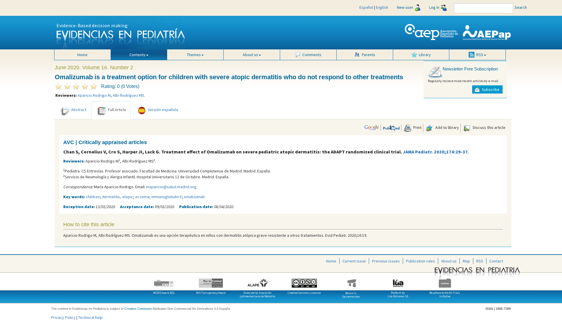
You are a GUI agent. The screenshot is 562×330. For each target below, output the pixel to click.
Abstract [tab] (78, 109)
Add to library (446, 127)
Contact (496, 261)
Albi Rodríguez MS (128, 95)
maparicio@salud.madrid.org (171, 186)
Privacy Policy (63, 317)
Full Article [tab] (117, 109)
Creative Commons (138, 308)
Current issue (354, 261)
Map (466, 261)
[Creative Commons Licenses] (304, 281)
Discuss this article (489, 127)
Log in (434, 7)
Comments (311, 54)
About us (449, 261)
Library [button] (425, 54)
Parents (368, 54)
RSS (479, 261)
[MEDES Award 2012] (164, 281)
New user (405, 7)
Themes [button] (194, 54)
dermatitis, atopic (117, 196)
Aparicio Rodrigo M (94, 95)
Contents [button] (137, 54)
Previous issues (386, 261)
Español (366, 7)
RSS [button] (479, 54)
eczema (142, 196)
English (382, 7)
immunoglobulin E (166, 196)
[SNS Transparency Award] (211, 281)
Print (417, 127)
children (93, 196)
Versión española (163, 109)
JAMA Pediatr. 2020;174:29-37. (436, 152)
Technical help (90, 317)
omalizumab (194, 196)
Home (82, 54)
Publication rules (420, 261)
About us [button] (250, 54)
